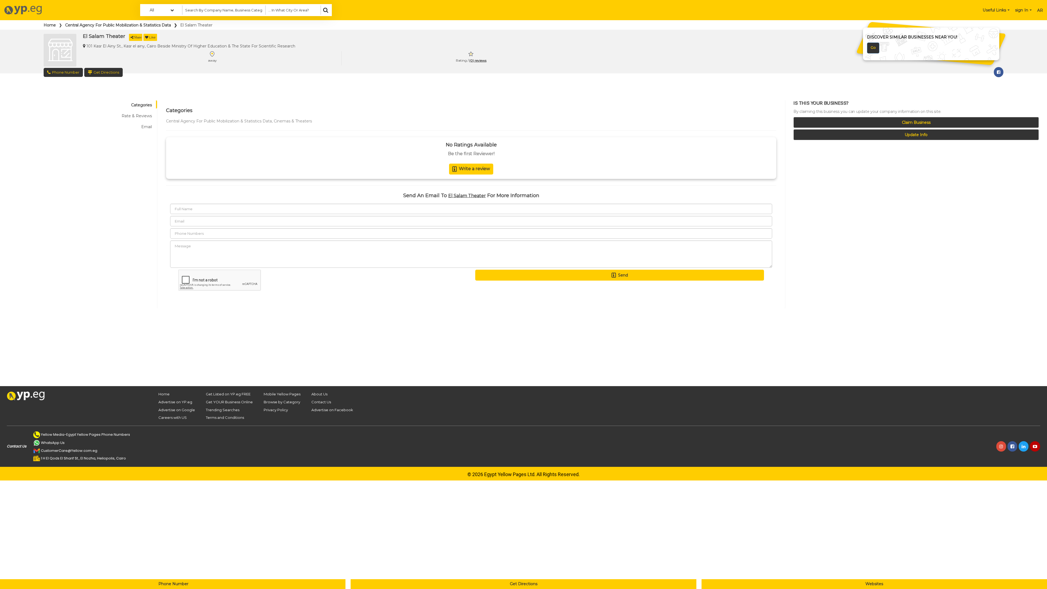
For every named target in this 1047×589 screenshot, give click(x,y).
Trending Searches (222, 410)
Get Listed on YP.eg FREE (228, 394)
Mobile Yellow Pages (282, 394)
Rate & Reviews (137, 115)
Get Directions (523, 583)
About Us (319, 394)
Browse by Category (282, 402)
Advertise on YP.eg (175, 402)
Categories (141, 105)
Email (146, 126)
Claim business (916, 122)
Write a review (474, 168)
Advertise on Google (176, 410)
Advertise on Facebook (332, 410)
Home (50, 25)
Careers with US (172, 417)
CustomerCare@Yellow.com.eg (69, 450)
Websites (874, 583)
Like (152, 37)
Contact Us (321, 402)
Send (623, 275)
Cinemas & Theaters (293, 121)
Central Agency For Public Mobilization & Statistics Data (118, 25)
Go (873, 47)
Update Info (916, 134)
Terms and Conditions (225, 417)
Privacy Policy (276, 410)
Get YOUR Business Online (229, 402)
